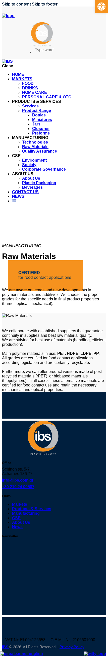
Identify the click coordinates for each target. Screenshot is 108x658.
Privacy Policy (72, 647)
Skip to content (16, 4)
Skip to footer (45, 4)
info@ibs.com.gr (17, 480)
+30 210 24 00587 (18, 487)
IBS (5, 647)
